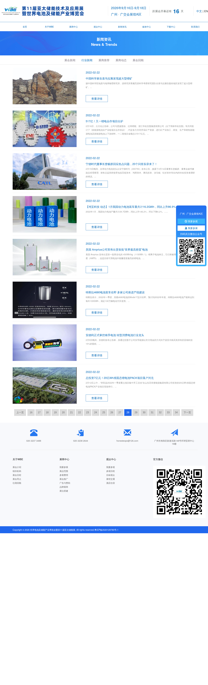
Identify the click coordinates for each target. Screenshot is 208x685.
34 (176, 412)
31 (152, 412)
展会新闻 (69, 60)
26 (111, 412)
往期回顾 (17, 482)
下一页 (187, 412)
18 (47, 412)
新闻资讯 (122, 26)
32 (160, 412)
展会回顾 (138, 60)
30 (144, 412)
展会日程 (17, 474)
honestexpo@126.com (127, 440)
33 (168, 412)
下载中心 (171, 26)
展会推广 (64, 478)
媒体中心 (146, 26)
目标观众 (110, 474)
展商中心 (73, 26)
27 (119, 412)
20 (63, 412)
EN (206, 11)
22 (79, 412)
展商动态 (121, 60)
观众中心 (98, 26)
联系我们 (195, 26)
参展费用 (64, 474)
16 (31, 412)
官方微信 (158, 459)
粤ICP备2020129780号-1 (106, 529)
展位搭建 (64, 490)
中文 (199, 11)
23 (87, 412)
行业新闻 (86, 60)
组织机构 (17, 470)
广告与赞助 (65, 482)
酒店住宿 (110, 482)
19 (55, 412)
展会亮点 (17, 478)
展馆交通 (110, 478)
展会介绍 (17, 467)
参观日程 (110, 470)
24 (95, 412)
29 (136, 412)
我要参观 (110, 467)
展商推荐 (104, 60)
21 (71, 412)
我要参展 (64, 467)
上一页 (20, 412)
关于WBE (49, 26)
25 (103, 412)
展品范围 (64, 470)
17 (39, 412)
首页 (25, 26)
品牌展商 (64, 486)
